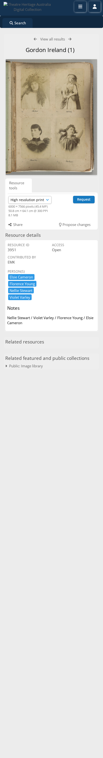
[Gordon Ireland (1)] (51, 117)
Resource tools (16, 185)
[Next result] (69, 39)
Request (84, 199)
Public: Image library (25, 365)
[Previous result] (35, 39)
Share (17, 224)
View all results (52, 39)
